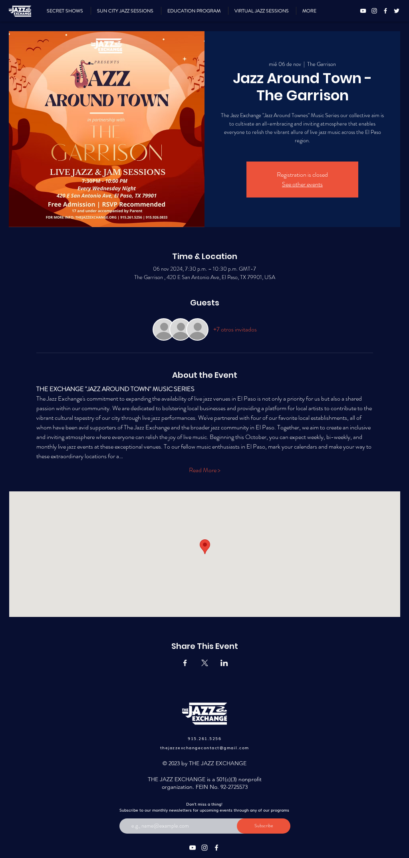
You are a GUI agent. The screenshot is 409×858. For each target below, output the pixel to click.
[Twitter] (396, 10)
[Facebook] (385, 10)
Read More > (204, 470)
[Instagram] (374, 10)
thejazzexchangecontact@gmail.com (204, 747)
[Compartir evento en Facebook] (185, 663)
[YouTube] (363, 10)
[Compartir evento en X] (204, 663)
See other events (302, 184)
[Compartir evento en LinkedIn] (224, 663)
